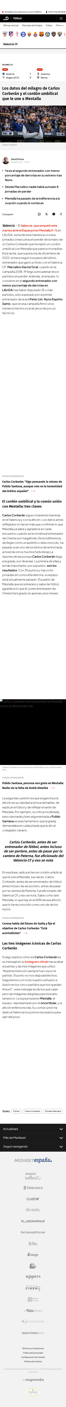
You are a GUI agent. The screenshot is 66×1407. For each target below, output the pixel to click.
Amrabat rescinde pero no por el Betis (23, 12)
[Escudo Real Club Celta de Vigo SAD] (17, 34)
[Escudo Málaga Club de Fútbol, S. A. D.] (59, 34)
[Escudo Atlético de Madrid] (11, 34)
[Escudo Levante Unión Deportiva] (53, 34)
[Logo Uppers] (33, 1277)
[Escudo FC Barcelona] (41, 34)
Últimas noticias (11, 25)
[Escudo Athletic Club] (5, 34)
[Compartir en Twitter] (46, 214)
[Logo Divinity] (33, 1210)
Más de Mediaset (14, 1137)
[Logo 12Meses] (33, 1299)
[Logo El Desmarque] (33, 1221)
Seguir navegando (15, 1146)
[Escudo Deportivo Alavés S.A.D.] (23, 34)
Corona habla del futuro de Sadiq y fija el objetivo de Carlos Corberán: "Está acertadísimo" (28, 928)
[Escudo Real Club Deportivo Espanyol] (35, 34)
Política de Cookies (33, 1361)
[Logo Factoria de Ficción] (33, 1232)
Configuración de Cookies (33, 1357)
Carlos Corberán (32, 1111)
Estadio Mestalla (53, 1111)
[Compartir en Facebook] (61, 214)
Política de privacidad (33, 1353)
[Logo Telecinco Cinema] (33, 1288)
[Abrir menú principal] (61, 18)
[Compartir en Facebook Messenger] (54, 214)
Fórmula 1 (60, 25)
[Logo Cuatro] (33, 1199)
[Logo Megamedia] (34, 1379)
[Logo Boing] (33, 1243)
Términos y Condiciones (33, 1348)
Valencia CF (10, 44)
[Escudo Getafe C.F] (47, 34)
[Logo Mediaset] (33, 1162)
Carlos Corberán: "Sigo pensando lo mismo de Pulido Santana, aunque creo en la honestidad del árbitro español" (32, 486)
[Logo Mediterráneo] (33, 1333)
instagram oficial (36, 961)
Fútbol (17, 18)
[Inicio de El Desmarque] (6, 18)
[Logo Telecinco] (33, 1188)
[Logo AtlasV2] (33, 1310)
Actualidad (10, 1129)
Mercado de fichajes (32, 25)
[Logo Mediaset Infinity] (33, 1177)
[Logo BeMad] (33, 1266)
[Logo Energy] (33, 1255)
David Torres (17, 159)
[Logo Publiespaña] (33, 1322)
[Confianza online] (33, 1395)
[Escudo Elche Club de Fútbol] (29, 34)
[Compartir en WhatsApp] (39, 214)
